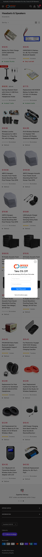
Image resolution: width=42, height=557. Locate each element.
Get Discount (21, 289)
